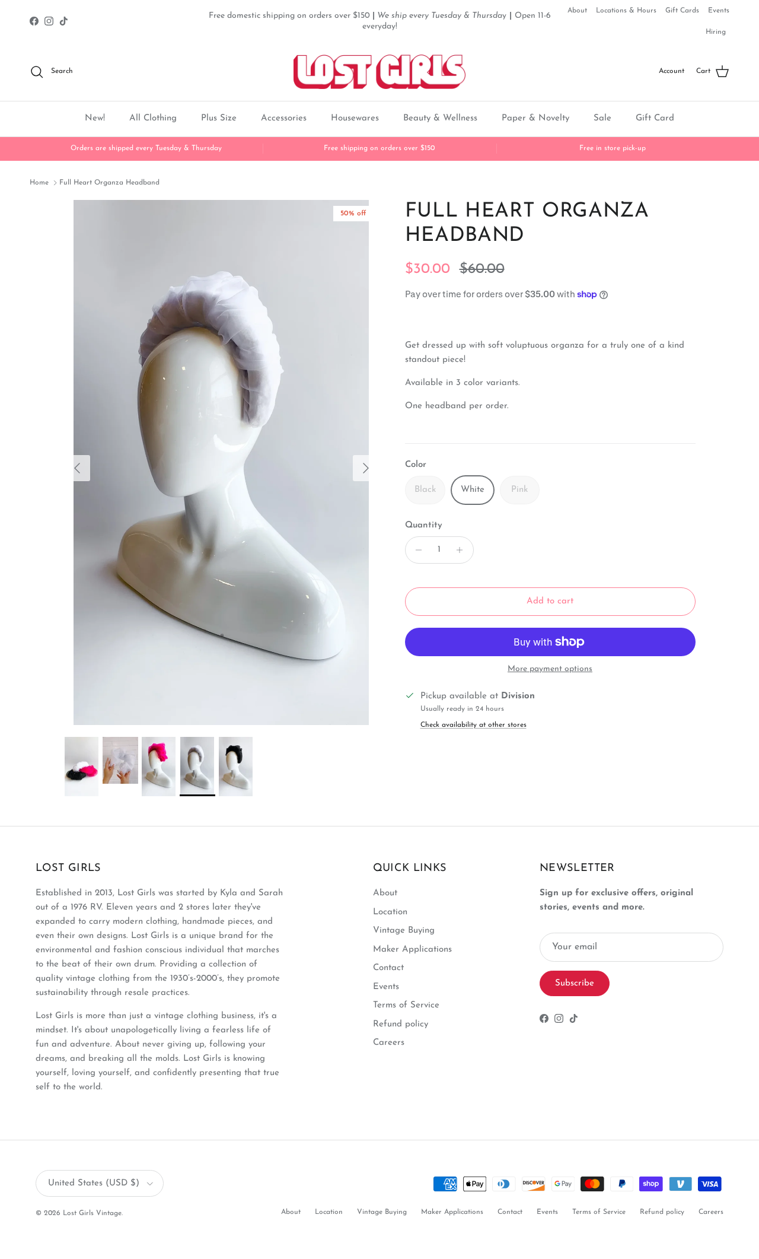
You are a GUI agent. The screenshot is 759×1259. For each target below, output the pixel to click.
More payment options (550, 669)
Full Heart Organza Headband (109, 182)
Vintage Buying (404, 930)
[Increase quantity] (462, 550)
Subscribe (574, 983)
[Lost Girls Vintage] (379, 72)
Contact (388, 968)
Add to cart (550, 601)
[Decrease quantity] (416, 550)
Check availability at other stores (473, 725)
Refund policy (400, 1024)
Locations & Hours (626, 10)
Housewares (355, 118)
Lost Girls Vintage (92, 1213)
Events (718, 10)
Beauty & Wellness (440, 118)
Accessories (284, 118)
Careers (388, 1042)
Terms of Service (406, 1005)
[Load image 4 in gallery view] (221, 462)
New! (95, 118)
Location (390, 912)
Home (39, 182)
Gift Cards (682, 10)
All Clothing (153, 118)
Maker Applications (412, 949)
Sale (602, 118)
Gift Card (655, 118)
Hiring (716, 32)
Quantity (423, 525)
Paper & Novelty (535, 118)
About (577, 10)
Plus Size (219, 118)
